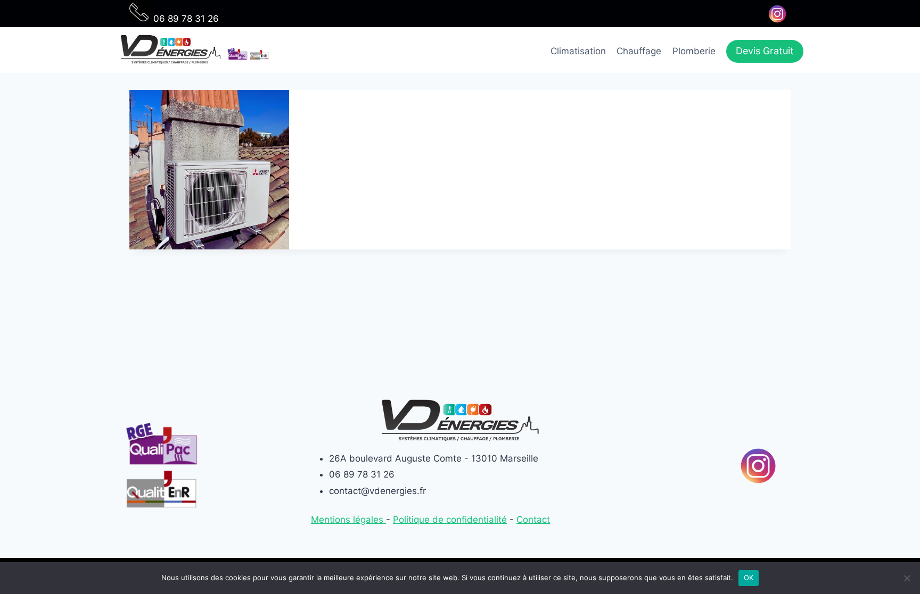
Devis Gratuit (765, 50)
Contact (533, 519)
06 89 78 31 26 (185, 18)
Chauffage (639, 51)
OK (749, 577)
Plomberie (694, 51)
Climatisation (578, 51)
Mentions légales (348, 519)
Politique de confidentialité (450, 519)
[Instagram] (777, 13)
